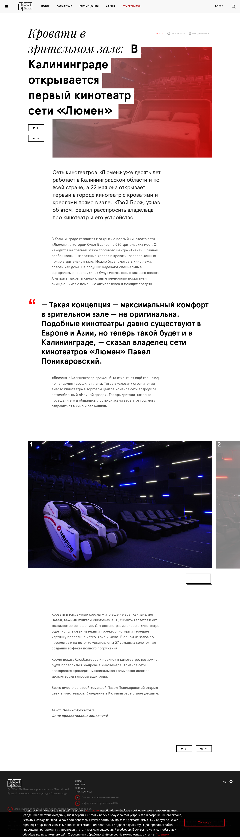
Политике (162, 834)
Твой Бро (25, 6)
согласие (92, 810)
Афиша (110, 6)
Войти (219, 6)
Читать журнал (83, 792)
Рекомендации (89, 6)
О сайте (79, 781)
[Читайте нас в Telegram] (231, 781)
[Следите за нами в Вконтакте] (224, 781)
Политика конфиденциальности (100, 797)
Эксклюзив (64, 6)
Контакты (80, 784)
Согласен (204, 822)
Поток (45, 6)
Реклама (80, 788)
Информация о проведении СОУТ (100, 803)
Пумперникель (132, 6)
